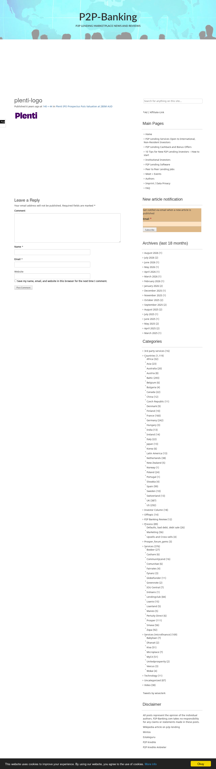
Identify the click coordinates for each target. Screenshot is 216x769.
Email (17, 259)
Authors (149, 178)
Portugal (151, 476)
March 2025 (151, 333)
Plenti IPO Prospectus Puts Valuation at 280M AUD (84, 106)
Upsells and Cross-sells (160, 536)
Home (148, 134)
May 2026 (149, 267)
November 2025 (153, 295)
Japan (150, 443)
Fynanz (151, 573)
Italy (149, 439)
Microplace (153, 652)
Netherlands (154, 458)
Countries (149, 355)
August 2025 (151, 309)
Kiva (149, 647)
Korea (150, 448)
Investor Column (153, 509)
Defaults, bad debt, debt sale (163, 527)
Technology (150, 675)
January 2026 (151, 285)
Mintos (147, 732)
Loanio (150, 601)
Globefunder (154, 578)
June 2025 (149, 319)
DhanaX (151, 642)
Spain (150, 486)
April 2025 (150, 328)
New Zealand (154, 462)
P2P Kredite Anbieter (154, 747)
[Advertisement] (107, 66)
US (148, 505)
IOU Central (153, 587)
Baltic (150, 377)
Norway (151, 467)
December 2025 (153, 290)
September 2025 (153, 304)
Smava (150, 625)
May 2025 (149, 323)
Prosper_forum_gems (156, 541)
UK (148, 500)
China (150, 396)
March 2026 (151, 276)
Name (17, 246)
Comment (19, 210)
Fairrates (152, 568)
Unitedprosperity (156, 661)
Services (149, 546)
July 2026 (149, 257)
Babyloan (152, 637)
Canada (151, 392)
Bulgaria (151, 387)
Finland (151, 410)
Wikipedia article (152, 727)
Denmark (152, 406)
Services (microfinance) (157, 634)
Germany (152, 420)
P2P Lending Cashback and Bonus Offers (168, 147)
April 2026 (150, 271)
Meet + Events (153, 173)
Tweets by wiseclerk (154, 693)
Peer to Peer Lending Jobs (159, 169)
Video (147, 685)
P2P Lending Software (157, 164)
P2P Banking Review (155, 519)
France (150, 415)
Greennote (153, 582)
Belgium (151, 382)
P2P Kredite (149, 742)
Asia (149, 363)
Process (148, 524)
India (150, 429)
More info (151, 764)
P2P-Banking (108, 17)
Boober (151, 549)
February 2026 (152, 281)
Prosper (151, 620)
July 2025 (149, 314)
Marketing (152, 532)
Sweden (151, 491)
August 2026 (151, 252)
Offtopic (148, 514)
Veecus (151, 666)
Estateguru (149, 737)
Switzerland (153, 495)
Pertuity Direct (155, 615)
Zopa (149, 629)
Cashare (151, 554)
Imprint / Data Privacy (157, 183)
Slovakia (151, 481)
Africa (150, 359)
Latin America (154, 453)
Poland (150, 472)
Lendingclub (154, 596)
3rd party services (154, 351)
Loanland (152, 606)
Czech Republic (155, 401)
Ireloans (151, 592)
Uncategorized (152, 680)
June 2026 (149, 262)
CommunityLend (156, 559)
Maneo (150, 611)
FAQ (147, 188)
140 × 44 (47, 106)
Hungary (151, 425)
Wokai (150, 670)
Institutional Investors (157, 159)
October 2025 (151, 300)
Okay (200, 764)
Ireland (151, 434)
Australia (152, 368)
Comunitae (153, 563)
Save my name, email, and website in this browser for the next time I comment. (62, 281)
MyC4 (150, 656)
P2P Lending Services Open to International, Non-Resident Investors (169, 140)
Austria (151, 373)
